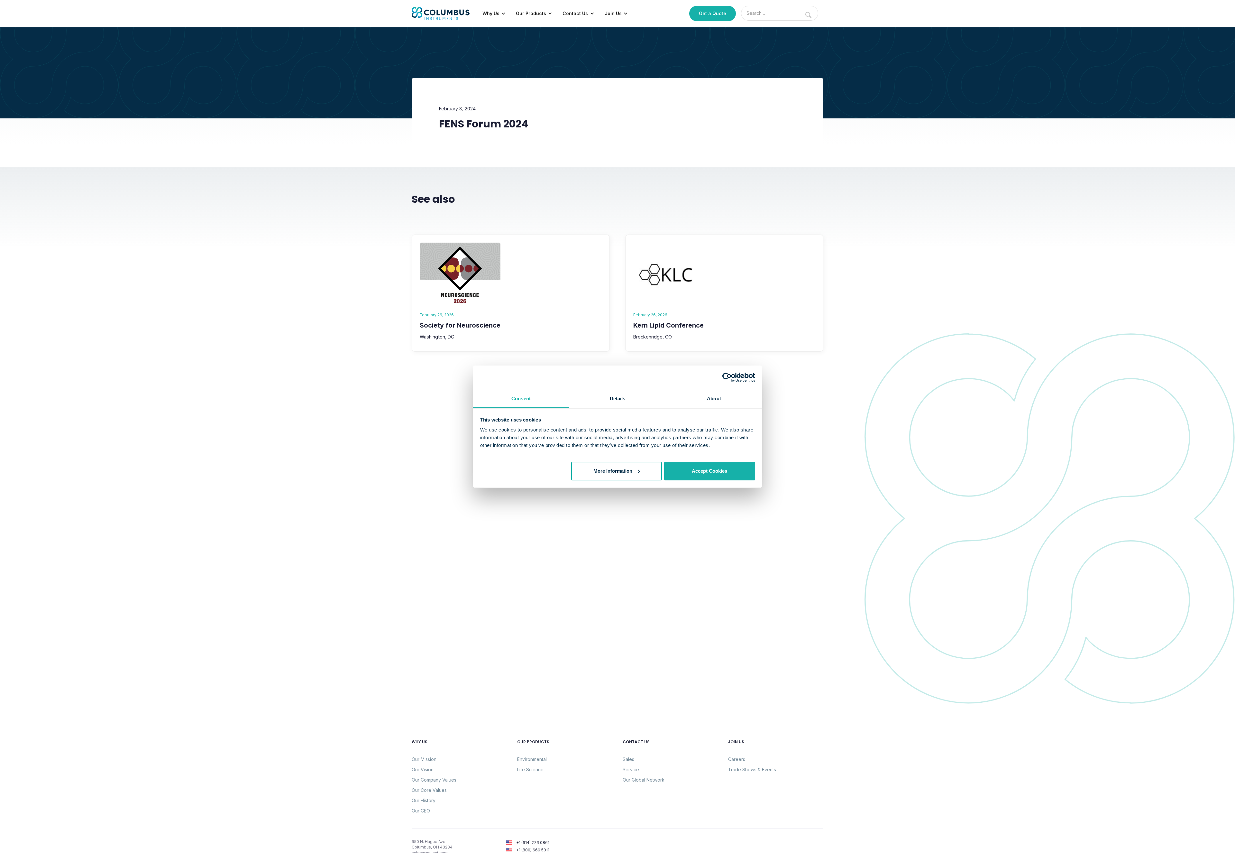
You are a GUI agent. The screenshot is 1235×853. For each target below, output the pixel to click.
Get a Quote (712, 13)
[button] (494, 13)
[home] (441, 13)
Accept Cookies (709, 470)
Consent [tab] (521, 398)
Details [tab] (618, 398)
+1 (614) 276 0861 (532, 842)
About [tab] (714, 398)
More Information (612, 470)
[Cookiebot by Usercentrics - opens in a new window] (727, 377)
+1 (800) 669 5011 (532, 850)
